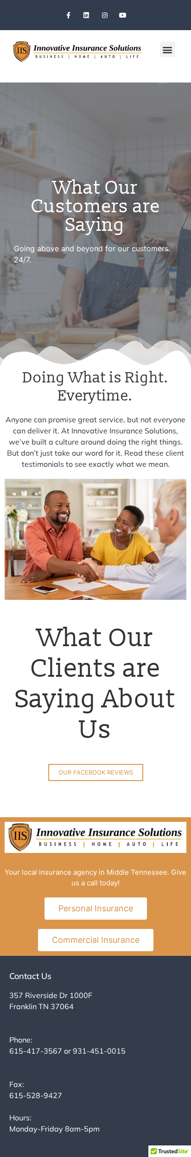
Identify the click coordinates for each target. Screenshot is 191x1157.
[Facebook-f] (68, 15)
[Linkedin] (86, 15)
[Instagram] (105, 15)
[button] (167, 49)
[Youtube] (123, 15)
